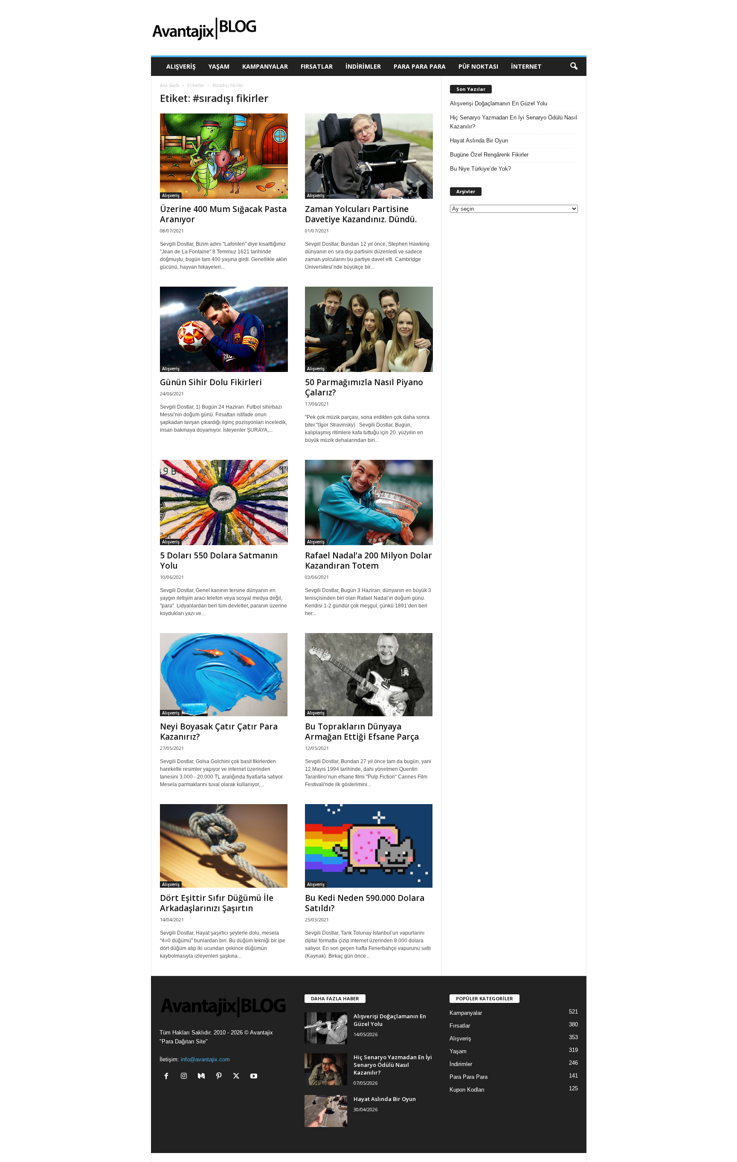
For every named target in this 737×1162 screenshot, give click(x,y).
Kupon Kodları (467, 1089)
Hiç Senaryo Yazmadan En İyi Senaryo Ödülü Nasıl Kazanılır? (513, 122)
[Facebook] (168, 1077)
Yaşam (219, 66)
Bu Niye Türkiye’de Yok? (480, 169)
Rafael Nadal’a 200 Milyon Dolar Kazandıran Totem (368, 560)
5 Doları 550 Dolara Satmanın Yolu (219, 560)
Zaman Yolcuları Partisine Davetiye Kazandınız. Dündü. (361, 214)
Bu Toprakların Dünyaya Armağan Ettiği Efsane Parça (362, 731)
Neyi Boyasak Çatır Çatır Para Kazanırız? (219, 731)
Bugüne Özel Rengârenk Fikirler (489, 154)
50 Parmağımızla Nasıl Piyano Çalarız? (364, 387)
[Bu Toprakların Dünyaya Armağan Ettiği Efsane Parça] (369, 674)
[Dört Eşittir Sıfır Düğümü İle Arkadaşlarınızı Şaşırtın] (224, 845)
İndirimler (363, 66)
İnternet (526, 66)
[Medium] (203, 1077)
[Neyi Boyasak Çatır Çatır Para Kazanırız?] (224, 674)
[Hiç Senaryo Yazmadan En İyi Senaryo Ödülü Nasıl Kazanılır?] (326, 1069)
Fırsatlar (317, 66)
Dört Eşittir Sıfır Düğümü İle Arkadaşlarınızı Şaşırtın (216, 903)
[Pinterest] (220, 1077)
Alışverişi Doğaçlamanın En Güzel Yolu (498, 103)
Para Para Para (420, 66)
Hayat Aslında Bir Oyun (479, 140)
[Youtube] (255, 1077)
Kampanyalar (265, 66)
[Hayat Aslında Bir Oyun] (326, 1111)
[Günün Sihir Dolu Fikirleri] (224, 329)
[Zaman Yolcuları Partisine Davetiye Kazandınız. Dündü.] (369, 156)
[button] (573, 66)
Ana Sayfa (169, 85)
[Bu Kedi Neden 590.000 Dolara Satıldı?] (369, 845)
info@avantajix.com (205, 1059)
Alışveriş (181, 66)
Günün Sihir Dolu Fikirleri (211, 382)
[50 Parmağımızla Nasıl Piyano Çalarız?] (369, 329)
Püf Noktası (478, 66)
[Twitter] (238, 1077)
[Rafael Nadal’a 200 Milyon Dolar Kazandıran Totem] (369, 502)
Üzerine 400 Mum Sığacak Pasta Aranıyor (223, 214)
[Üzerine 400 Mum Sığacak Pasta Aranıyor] (224, 156)
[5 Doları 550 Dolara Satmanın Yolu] (224, 502)
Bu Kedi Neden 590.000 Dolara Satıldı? (364, 903)
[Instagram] (185, 1077)
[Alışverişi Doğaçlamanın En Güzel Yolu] (326, 1028)
